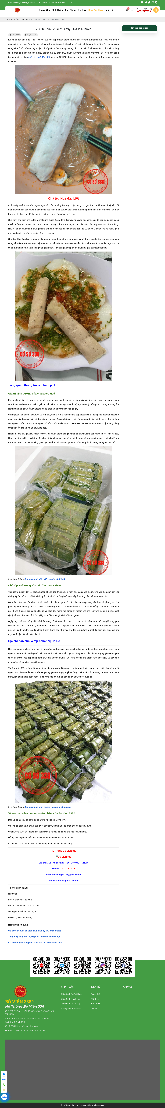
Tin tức (94, 1009)
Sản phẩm (95, 1004)
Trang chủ (95, 994)
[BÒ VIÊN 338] (17, 10)
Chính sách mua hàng (70, 999)
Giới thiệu (95, 999)
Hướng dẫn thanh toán (71, 1009)
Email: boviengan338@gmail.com (22, 2)
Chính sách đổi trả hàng (71, 994)
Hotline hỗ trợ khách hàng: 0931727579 (55, 2)
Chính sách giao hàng (70, 1004)
